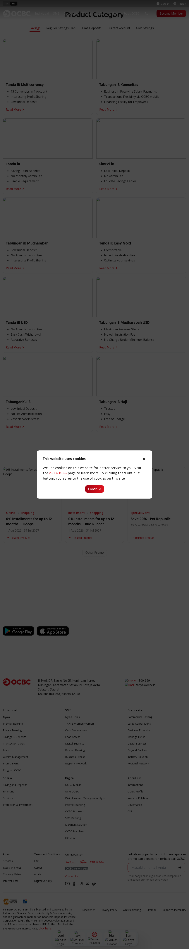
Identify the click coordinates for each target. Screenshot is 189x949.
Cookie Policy (58, 473)
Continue (94, 489)
